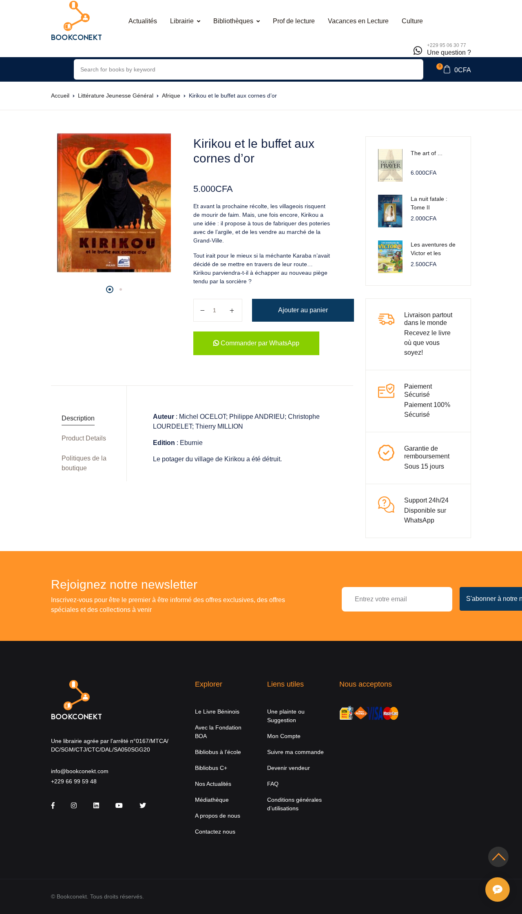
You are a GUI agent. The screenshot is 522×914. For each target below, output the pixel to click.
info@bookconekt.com (79, 771)
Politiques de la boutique (84, 463)
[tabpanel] (114, 203)
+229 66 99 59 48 (74, 781)
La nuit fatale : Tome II (429, 203)
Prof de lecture (294, 21)
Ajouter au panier (303, 310)
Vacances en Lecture (358, 21)
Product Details (84, 438)
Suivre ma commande (295, 752)
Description (78, 418)
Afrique (171, 95)
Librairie (182, 21)
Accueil (60, 95)
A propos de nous (217, 815)
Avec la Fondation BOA (218, 731)
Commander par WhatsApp (259, 343)
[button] (453, 69)
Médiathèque (212, 799)
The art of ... (426, 153)
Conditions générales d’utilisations (294, 804)
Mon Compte (284, 736)
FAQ (273, 784)
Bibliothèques (233, 21)
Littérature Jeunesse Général (115, 95)
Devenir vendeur (288, 768)
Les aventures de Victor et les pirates (433, 253)
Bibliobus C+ (211, 768)
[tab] (85, 418)
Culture (412, 21)
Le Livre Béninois (217, 711)
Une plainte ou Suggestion (286, 715)
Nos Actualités (213, 784)
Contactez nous (215, 831)
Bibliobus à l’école (218, 752)
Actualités (142, 21)
